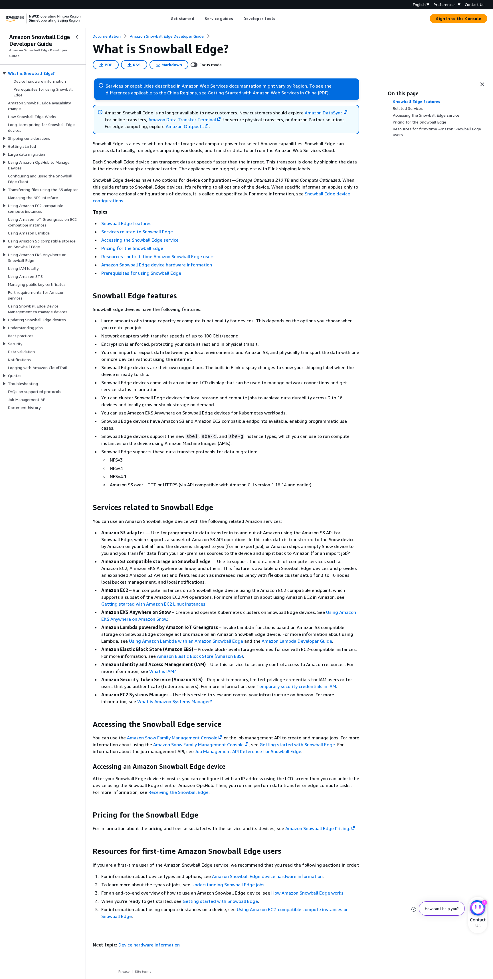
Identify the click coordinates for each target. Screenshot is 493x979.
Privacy (124, 971)
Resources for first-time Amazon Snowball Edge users (158, 256)
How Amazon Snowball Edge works (307, 893)
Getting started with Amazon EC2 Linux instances (153, 604)
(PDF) (323, 93)
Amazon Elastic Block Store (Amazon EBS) (200, 656)
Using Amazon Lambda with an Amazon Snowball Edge (186, 641)
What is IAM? (162, 671)
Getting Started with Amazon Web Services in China (262, 93)
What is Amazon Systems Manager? (174, 701)
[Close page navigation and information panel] (482, 84)
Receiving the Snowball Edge (178, 792)
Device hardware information (149, 945)
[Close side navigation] (77, 36)
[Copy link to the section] (88, 296)
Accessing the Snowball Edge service (140, 240)
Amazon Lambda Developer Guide (297, 641)
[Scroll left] (166, 18)
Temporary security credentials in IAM (296, 686)
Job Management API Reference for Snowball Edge (248, 751)
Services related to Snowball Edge (137, 231)
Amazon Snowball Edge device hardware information (156, 265)
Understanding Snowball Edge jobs (227, 884)
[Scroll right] (279, 18)
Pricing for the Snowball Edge (132, 248)
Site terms (143, 971)
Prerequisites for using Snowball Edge (141, 273)
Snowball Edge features (126, 223)
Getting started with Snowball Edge (297, 744)
